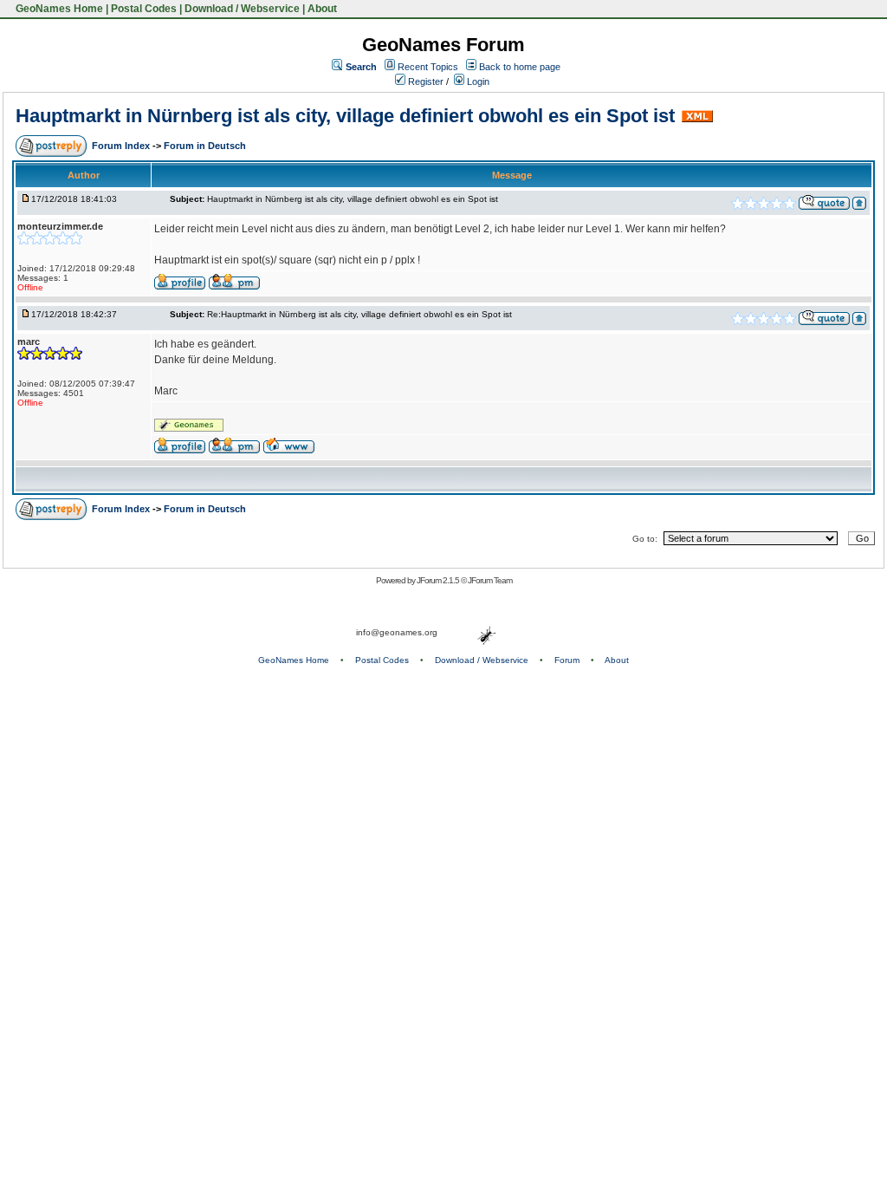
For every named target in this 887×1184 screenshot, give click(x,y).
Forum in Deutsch (205, 145)
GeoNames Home (58, 9)
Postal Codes (144, 9)
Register (424, 81)
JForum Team (490, 580)
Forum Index (122, 145)
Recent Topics (428, 67)
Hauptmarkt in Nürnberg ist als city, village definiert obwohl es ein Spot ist (345, 116)
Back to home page (519, 67)
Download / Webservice (242, 9)
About (322, 9)
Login (476, 81)
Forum (566, 660)
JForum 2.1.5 (439, 580)
